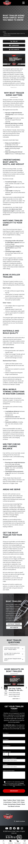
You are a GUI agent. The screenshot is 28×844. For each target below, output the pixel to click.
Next (26, 687)
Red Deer (14, 509)
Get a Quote (15, 49)
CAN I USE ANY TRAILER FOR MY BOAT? (12, 659)
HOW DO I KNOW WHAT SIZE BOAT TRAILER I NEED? (11, 648)
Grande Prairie (13, 507)
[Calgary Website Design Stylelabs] (14, 837)
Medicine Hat (20, 507)
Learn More (15, 45)
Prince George (10, 515)
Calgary (19, 506)
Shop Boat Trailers (14, 624)
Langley (6, 513)
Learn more (15, 698)
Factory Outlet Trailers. (13, 831)
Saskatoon (6, 516)
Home (4, 32)
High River (19, 504)
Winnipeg (14, 516)
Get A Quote (14, 627)
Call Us (15, 41)
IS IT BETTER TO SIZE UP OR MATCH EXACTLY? (12, 654)
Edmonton (5, 507)
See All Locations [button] (20, 821)
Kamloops (11, 513)
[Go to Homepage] (7, 2)
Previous (1, 687)
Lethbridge (6, 509)
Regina (16, 515)
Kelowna (17, 513)
